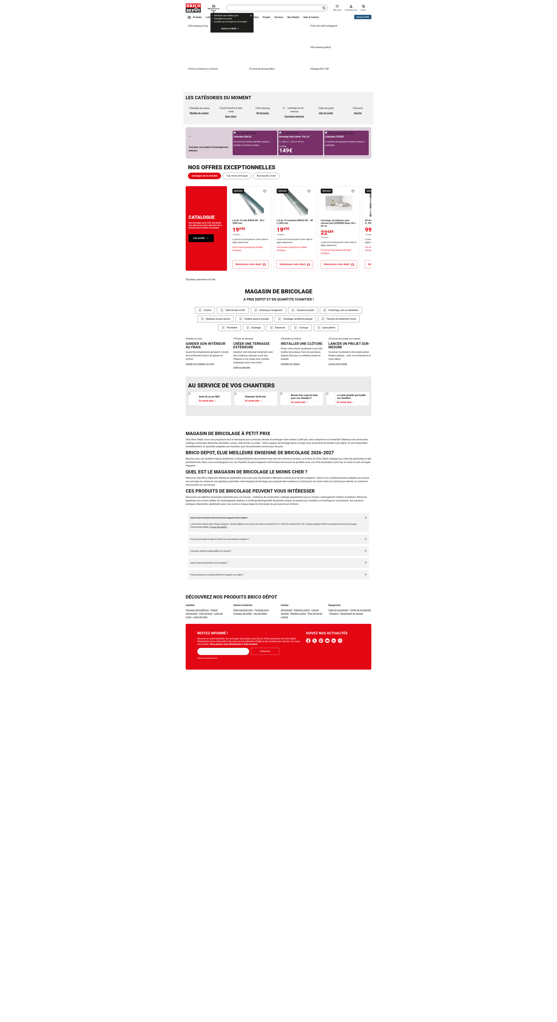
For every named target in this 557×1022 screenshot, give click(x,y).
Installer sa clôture (290, 364)
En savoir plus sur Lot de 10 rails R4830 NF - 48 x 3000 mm (250, 228)
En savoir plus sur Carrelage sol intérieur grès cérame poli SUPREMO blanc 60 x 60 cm (338, 228)
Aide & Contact (311, 17)
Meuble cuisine (298, 613)
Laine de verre (200, 617)
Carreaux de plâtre (242, 613)
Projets (266, 17)
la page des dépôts (218, 527)
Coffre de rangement (360, 610)
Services (278, 17)
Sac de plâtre (260, 613)
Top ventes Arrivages (237, 175)
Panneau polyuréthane (197, 610)
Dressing (334, 613)
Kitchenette (286, 610)
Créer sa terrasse (241, 367)
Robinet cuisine (302, 610)
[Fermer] (250, 16)
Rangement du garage (351, 613)
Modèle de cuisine (199, 113)
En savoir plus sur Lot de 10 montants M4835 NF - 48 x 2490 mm (294, 228)
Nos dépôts (293, 17)
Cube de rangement (338, 610)
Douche (358, 113)
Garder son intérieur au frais (200, 364)
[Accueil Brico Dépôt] (193, 8)
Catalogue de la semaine (204, 175)
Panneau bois (262, 610)
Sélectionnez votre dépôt (248, 264)
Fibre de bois (206, 613)
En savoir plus (248, 44)
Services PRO (363, 17)
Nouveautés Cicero (266, 175)
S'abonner (265, 651)
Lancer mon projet (337, 364)
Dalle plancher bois (243, 610)
